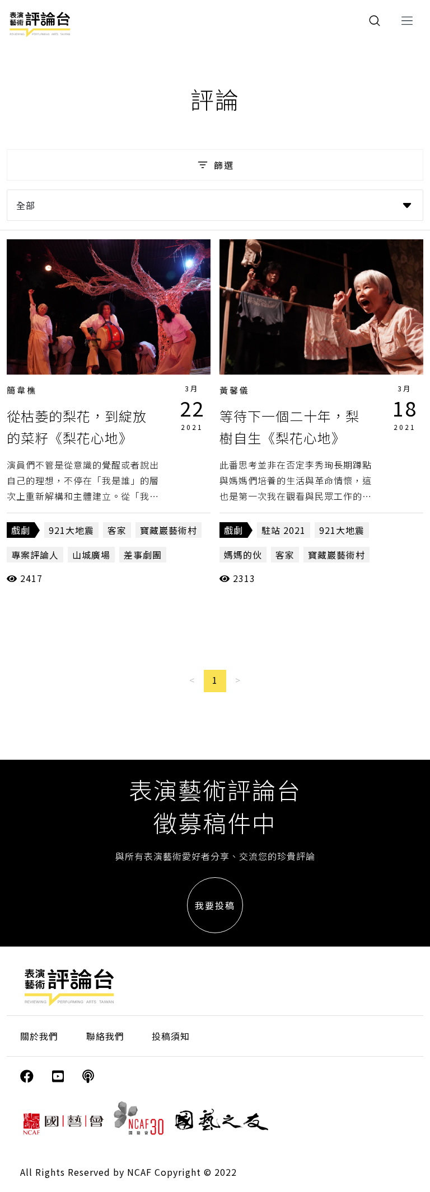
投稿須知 (171, 1036)
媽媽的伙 (243, 554)
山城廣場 (91, 554)
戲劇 (20, 530)
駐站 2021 (283, 530)
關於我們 (39, 1036)
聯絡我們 (105, 1036)
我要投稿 (215, 905)
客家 (117, 530)
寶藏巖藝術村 (168, 530)
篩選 (224, 165)
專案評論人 (35, 554)
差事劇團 (143, 554)
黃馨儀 (234, 390)
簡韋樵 (22, 390)
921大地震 (71, 530)
